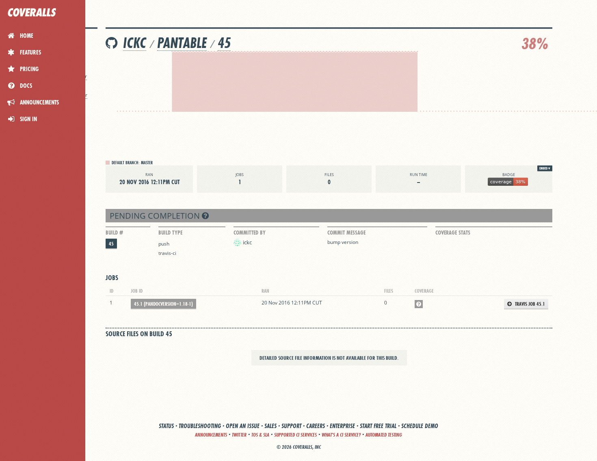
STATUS (166, 426)
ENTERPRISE (342, 426)
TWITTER (239, 434)
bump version (342, 242)
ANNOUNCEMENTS (211, 434)
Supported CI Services (295, 434)
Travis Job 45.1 (529, 303)
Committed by (250, 232)
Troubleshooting (200, 426)
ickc (134, 43)
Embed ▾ (544, 168)
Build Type (170, 232)
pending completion (156, 215)
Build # (114, 232)
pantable (182, 43)
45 (224, 43)
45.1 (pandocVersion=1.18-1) (163, 303)
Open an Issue (243, 426)
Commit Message (346, 232)
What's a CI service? (341, 434)
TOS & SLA (260, 434)
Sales (270, 426)
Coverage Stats (452, 232)
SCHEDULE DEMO (419, 426)
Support (291, 426)
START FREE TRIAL (378, 426)
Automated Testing (384, 434)
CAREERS (315, 426)
